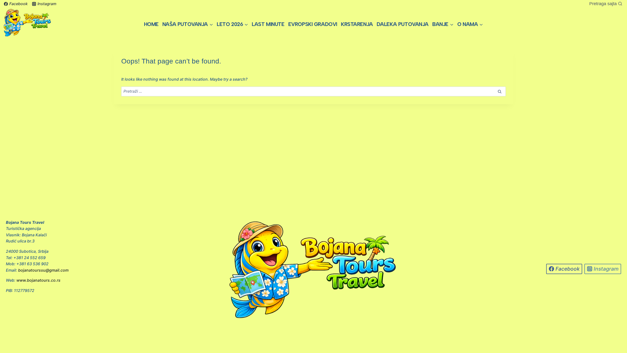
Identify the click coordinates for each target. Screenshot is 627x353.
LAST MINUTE (268, 24)
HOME (151, 24)
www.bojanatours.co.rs (38, 280)
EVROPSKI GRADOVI (312, 24)
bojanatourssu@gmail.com (43, 270)
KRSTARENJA (357, 24)
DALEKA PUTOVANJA (403, 24)
